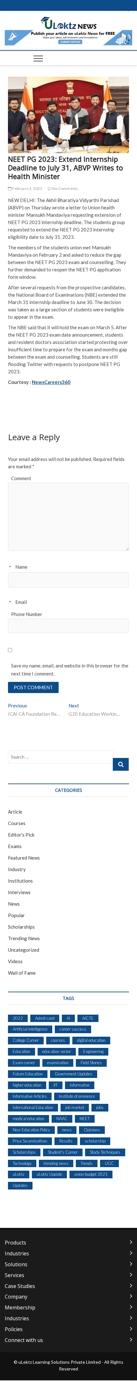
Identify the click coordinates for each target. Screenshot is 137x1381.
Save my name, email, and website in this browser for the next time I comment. (69, 670)
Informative (80, 1085)
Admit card (44, 1018)
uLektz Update (49, 1174)
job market (74, 1107)
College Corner (26, 1040)
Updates (20, 1185)
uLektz (19, 1174)
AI (68, 1018)
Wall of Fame (22, 973)
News (14, 904)
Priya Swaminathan (30, 1140)
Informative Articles (30, 1096)
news (67, 1129)
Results (66, 1140)
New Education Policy (31, 1129)
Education (21, 1051)
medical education (28, 1118)
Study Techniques (105, 1152)
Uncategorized (23, 950)
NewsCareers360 (51, 382)
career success (73, 1029)
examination (57, 1062)
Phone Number (26, 614)
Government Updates (73, 1073)
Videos (15, 961)
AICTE (88, 1018)
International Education (33, 1107)
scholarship (95, 1140)
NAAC (62, 1118)
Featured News (24, 858)
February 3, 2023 (26, 188)
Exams (15, 846)
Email (21, 602)
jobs (100, 1107)
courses (58, 1040)
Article (15, 812)
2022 (18, 1018)
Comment (21, 478)
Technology (22, 1163)
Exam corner (24, 1062)
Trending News (24, 938)
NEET (85, 1118)
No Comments (65, 188)
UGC (109, 1163)
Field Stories (91, 1062)
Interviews (19, 892)
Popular (16, 915)
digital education (91, 1040)
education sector (56, 1051)
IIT (56, 1085)
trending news (56, 1163)
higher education (27, 1085)
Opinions (92, 1129)
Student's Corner (63, 1152)
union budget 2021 (91, 1174)
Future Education (28, 1073)
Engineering (93, 1051)
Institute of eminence (77, 1096)
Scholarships (21, 927)
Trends (87, 1163)
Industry (17, 869)
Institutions (20, 881)
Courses (16, 823)
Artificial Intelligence (30, 1029)
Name (21, 567)
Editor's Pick (21, 835)
